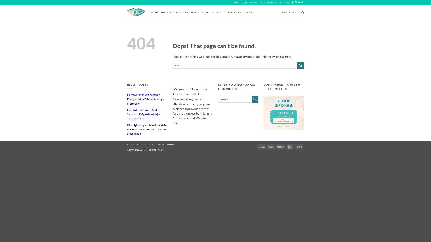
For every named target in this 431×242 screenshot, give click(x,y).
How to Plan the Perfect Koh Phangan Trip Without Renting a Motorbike (145, 99)
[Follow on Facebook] (293, 2)
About (236, 2)
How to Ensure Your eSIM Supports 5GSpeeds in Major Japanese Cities (143, 114)
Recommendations (227, 12)
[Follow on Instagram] (296, 2)
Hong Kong (190, 12)
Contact (150, 144)
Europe (174, 12)
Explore (207, 12)
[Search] (302, 12)
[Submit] (300, 65)
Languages (287, 12)
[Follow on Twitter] (299, 2)
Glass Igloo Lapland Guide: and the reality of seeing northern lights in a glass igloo (147, 129)
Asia (162, 12)
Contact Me (283, 2)
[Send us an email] (302, 2)
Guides (248, 12)
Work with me (250, 2)
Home (130, 144)
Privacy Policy (267, 2)
